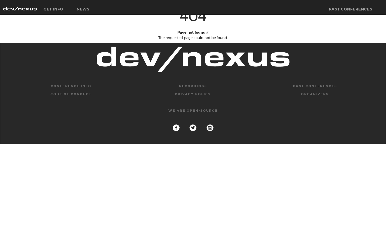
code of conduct (71, 94)
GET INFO (53, 9)
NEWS (83, 9)
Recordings (193, 86)
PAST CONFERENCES (350, 9)
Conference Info (71, 86)
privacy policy (193, 94)
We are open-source (193, 111)
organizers (315, 94)
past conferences (315, 86)
